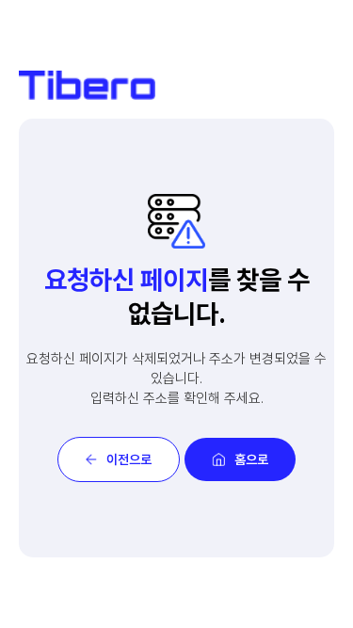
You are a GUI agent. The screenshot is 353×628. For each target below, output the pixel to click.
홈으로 (251, 459)
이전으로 (129, 459)
